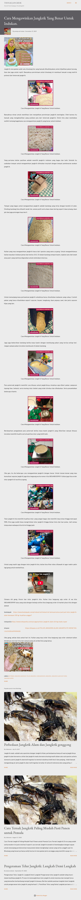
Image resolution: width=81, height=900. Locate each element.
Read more (73, 767)
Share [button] (6, 681)
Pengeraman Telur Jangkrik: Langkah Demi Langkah (40, 866)
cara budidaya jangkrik (43, 676)
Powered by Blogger (41, 895)
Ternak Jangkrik (12, 3)
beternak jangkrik (14, 676)
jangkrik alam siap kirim (59, 676)
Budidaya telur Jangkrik (28, 676)
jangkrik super (8, 678)
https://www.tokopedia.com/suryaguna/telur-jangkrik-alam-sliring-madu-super (39, 622)
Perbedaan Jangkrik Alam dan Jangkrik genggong (37, 744)
